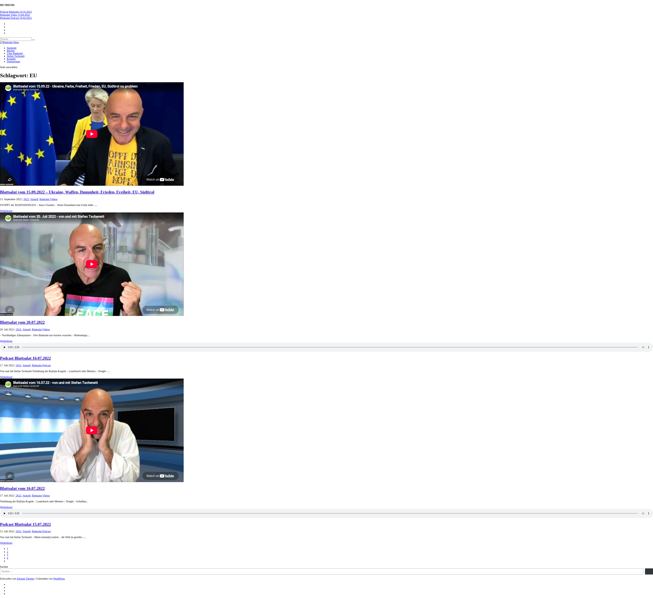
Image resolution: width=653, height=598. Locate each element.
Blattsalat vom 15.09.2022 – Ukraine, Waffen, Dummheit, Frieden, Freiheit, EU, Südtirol (77, 192)
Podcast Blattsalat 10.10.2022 (16, 11)
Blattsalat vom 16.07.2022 (22, 488)
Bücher (11, 50)
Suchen (4, 566)
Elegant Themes (25, 578)
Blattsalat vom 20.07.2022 (22, 322)
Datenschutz (13, 61)
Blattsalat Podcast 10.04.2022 (16, 18)
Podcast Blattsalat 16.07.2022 (25, 358)
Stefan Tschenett (15, 56)
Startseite (11, 47)
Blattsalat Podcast (41, 365)
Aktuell (34, 199)
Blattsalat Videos (48, 199)
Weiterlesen (6, 210)
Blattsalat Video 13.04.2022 (15, 14)
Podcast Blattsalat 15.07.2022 (25, 524)
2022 (26, 199)
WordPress (59, 578)
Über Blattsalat (15, 53)
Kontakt (11, 58)
